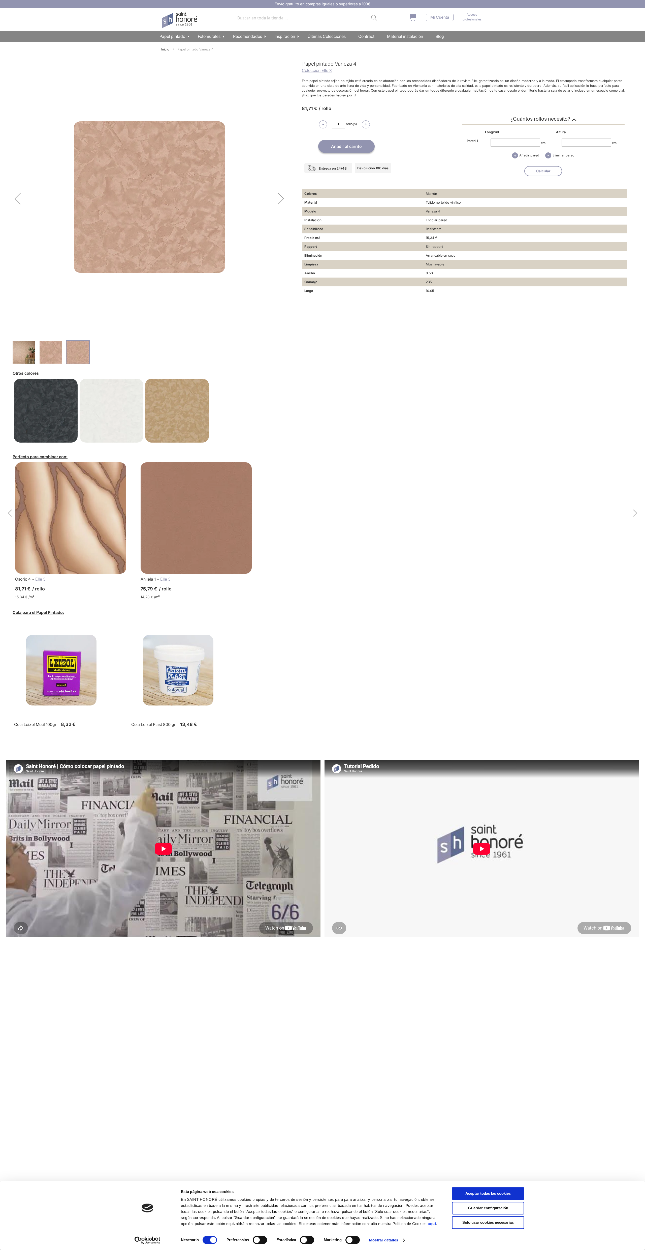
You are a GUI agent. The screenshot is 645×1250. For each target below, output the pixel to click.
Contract (366, 36)
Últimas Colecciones (327, 36)
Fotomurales (209, 36)
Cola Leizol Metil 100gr (35, 724)
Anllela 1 (148, 579)
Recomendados (247, 36)
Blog (440, 36)
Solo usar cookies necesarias (488, 1222)
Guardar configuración (488, 1208)
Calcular (543, 171)
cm (543, 143)
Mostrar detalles (383, 1240)
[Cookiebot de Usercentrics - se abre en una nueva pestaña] (147, 1240)
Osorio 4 (23, 579)
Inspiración (285, 36)
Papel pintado (172, 36)
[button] (18, 198)
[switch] (260, 1240)
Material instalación (405, 36)
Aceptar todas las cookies (488, 1193)
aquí (432, 1223)
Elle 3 (40, 579)
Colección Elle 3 (317, 70)
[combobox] (307, 18)
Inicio (165, 49)
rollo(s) (351, 124)
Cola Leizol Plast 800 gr (153, 724)
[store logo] (180, 20)
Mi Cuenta (439, 17)
